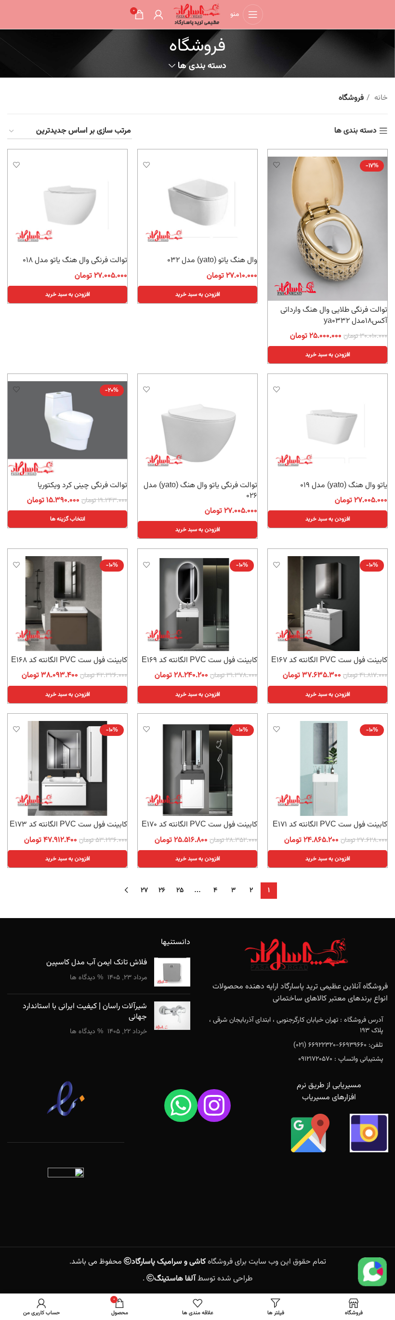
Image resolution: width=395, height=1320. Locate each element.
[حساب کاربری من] (158, 14)
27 (144, 890)
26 (161, 890)
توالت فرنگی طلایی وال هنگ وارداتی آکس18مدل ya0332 (333, 315)
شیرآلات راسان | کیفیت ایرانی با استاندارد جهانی (85, 1011)
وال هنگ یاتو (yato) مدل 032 (212, 260)
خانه (380, 98)
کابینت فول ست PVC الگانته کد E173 (68, 825)
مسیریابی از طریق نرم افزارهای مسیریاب (329, 1092)
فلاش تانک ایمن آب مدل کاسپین (96, 963)
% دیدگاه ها (86, 977)
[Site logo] (196, 15)
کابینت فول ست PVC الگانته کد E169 (199, 660)
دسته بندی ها (202, 66)
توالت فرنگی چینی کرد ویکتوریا (82, 486)
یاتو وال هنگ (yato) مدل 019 (343, 486)
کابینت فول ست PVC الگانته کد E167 (329, 660)
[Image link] (296, 954)
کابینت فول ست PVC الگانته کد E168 (69, 660)
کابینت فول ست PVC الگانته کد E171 (330, 825)
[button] (327, 354)
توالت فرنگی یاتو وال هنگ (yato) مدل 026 (200, 491)
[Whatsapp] (181, 1105)
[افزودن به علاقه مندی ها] (276, 165)
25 (180, 890)
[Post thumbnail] (172, 972)
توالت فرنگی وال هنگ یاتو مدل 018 (75, 260)
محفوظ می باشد (138, 1262)
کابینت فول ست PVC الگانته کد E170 (199, 825)
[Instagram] (214, 1105)
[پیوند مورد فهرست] (296, 1026)
